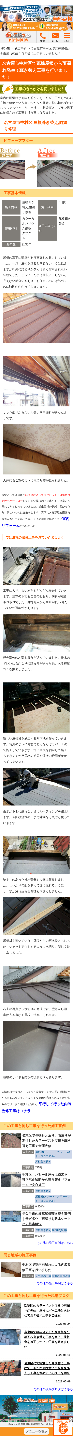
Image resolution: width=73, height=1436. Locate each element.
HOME (5, 48)
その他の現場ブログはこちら (53, 1389)
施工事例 (20, 48)
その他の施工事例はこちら (54, 1243)
